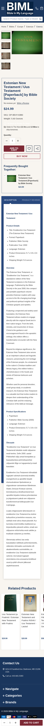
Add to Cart (14, 149)
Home (3, 27)
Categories (13, 695)
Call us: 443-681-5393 (14, 676)
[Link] (19, 8)
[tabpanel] (10, 621)
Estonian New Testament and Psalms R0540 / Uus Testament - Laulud (29, 620)
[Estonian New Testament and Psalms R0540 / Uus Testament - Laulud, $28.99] (30, 603)
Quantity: (8, 135)
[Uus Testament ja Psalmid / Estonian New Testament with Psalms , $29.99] (10, 603)
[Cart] (41, 8)
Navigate (12, 689)
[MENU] (2, 8)
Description (10, 200)
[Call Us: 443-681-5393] (37, 8)
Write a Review (23, 103)
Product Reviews (31, 200)
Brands (10, 702)
